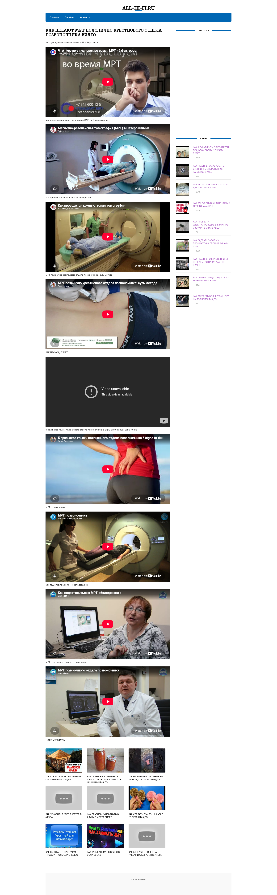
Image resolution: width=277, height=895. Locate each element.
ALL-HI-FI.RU (138, 8)
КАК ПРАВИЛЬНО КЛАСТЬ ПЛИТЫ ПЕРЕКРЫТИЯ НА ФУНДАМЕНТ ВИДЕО (210, 261)
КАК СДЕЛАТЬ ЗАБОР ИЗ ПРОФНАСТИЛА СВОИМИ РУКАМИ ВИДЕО (210, 243)
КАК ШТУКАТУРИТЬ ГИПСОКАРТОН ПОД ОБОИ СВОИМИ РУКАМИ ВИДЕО (211, 150)
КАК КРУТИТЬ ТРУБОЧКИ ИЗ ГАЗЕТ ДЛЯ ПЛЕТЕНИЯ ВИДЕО (211, 186)
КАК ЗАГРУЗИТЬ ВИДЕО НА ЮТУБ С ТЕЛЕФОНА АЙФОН (211, 204)
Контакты (85, 17)
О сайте (69, 17)
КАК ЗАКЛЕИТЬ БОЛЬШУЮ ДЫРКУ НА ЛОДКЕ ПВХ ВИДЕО (211, 298)
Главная (54, 17)
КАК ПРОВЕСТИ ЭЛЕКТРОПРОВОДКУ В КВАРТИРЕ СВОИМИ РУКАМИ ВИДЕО (210, 224)
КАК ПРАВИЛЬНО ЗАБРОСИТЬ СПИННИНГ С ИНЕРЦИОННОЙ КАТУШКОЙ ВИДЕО (208, 168)
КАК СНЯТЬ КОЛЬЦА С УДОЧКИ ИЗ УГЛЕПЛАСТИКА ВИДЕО (211, 279)
